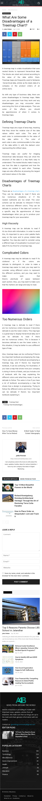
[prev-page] (3, 522)
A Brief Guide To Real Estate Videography (32, 432)
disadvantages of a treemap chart (25, 191)
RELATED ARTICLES (11, 479)
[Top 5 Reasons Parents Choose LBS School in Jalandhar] (21, 611)
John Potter (8, 29)
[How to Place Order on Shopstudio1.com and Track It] (7, 514)
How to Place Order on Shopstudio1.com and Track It (27, 513)
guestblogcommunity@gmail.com (23, 724)
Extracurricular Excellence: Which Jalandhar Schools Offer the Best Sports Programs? (26, 648)
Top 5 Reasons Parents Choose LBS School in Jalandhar (21, 629)
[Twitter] (9, 34)
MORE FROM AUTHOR (28, 479)
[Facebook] (4, 34)
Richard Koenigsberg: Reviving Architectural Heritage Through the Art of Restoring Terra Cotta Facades (26, 500)
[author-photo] (21, 452)
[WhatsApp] (20, 34)
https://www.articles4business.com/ (21, 459)
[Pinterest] (15, 34)
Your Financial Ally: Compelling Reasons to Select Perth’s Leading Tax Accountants (26, 681)
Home (4, 10)
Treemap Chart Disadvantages (12, 405)
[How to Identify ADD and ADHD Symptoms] (7, 660)
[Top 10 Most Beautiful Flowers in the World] (7, 488)
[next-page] (7, 522)
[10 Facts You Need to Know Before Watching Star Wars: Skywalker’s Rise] (8, 735)
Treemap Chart (14, 402)
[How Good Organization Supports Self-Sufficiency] (7, 671)
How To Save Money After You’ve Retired (9, 432)
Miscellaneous (12, 10)
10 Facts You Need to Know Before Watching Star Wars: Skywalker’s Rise (25, 734)
